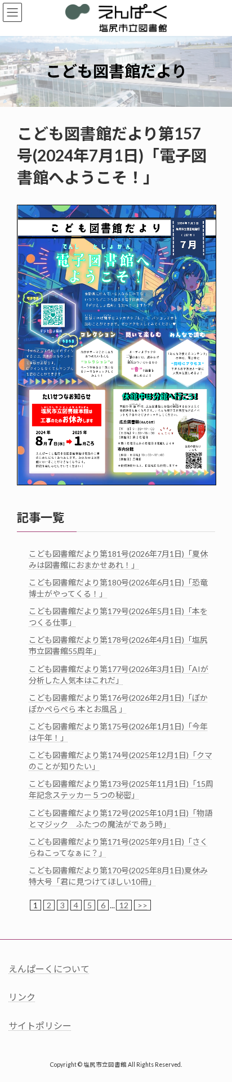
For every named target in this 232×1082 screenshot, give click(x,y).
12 (123, 905)
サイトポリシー (40, 1025)
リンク (21, 997)
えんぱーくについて (49, 968)
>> (142, 905)
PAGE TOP (215, 1037)
